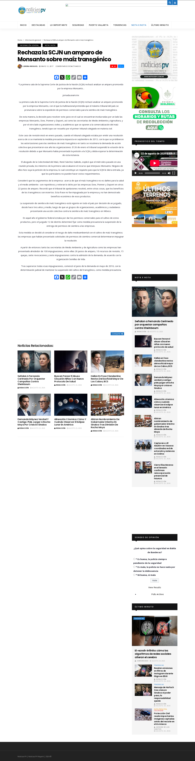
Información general (33, 40)
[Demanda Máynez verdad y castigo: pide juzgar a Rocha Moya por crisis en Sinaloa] (34, 405)
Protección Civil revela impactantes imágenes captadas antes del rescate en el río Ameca (164, 719)
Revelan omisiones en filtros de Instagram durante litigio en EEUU (163, 672)
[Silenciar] (169, 173)
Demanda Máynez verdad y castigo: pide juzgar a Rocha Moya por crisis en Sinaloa (34, 422)
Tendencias (119, 25)
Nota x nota (138, 25)
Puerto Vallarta (98, 25)
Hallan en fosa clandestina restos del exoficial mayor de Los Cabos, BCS (107, 378)
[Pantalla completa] (173, 173)
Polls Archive (157, 594)
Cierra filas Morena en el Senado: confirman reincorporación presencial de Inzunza (163, 471)
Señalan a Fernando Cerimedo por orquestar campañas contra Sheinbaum (31, 380)
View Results (154, 587)
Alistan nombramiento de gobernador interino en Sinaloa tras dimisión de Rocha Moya (105, 423)
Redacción (24, 388)
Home (20, 40)
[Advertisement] (71, 306)
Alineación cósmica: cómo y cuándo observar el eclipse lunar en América (70, 422)
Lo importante (58, 25)
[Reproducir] (135, 173)
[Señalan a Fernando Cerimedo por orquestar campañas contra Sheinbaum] (34, 362)
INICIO (23, 25)
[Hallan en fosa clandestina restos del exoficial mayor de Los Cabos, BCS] (107, 362)
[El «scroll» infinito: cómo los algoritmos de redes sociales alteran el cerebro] (154, 631)
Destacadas (38, 25)
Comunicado (142, 661)
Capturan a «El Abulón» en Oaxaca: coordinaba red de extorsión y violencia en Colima (164, 448)
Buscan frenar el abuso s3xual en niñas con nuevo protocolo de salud (69, 378)
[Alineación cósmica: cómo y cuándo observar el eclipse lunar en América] (71, 405)
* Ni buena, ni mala (146, 574)
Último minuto (160, 25)
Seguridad (78, 25)
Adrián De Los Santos (162, 728)
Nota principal (160, 709)
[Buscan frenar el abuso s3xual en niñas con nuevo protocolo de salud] (71, 362)
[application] (154, 163)
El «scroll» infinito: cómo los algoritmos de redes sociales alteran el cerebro (153, 654)
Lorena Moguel (30, 66)
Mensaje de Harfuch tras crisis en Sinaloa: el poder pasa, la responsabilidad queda (164, 694)
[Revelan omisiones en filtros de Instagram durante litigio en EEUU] (143, 671)
